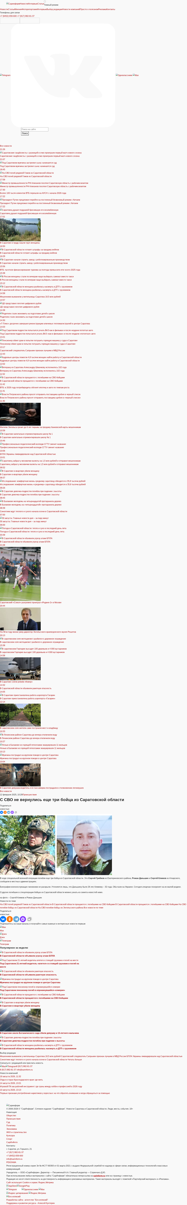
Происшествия (30, 795)
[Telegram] (5, 75)
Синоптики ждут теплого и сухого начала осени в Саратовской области (33, 1060)
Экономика (11, 1129)
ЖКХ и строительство (16, 1132)
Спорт (9, 1139)
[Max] (136, 75)
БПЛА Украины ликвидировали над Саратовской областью (154, 1056)
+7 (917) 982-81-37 (25, 16)
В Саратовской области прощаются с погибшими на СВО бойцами (83, 904)
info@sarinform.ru (25, 1070)
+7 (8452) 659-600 (8, 16)
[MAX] (12, 812)
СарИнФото (12, 1142)
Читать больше (75, 1060)
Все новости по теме (93, 908)
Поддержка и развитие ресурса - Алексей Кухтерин (30, 1203)
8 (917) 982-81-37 (24, 1066)
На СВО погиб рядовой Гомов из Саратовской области (26, 904)
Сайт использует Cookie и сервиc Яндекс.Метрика (30, 1182)
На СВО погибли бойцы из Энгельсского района (60, 908)
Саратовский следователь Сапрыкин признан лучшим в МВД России (93, 1056)
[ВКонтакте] (1, 812)
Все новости (6, 146)
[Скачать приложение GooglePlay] (30, 20)
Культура (10, 1135)
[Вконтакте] (63, 75)
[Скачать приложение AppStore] (10, 20)
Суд (8, 1122)
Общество (11, 1115)
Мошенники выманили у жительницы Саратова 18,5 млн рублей (30, 1056)
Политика (10, 1125)
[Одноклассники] (124, 75)
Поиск (25, 133)
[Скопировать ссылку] (15, 812)
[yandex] (17, 1193)
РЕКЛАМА (11, 1162)
